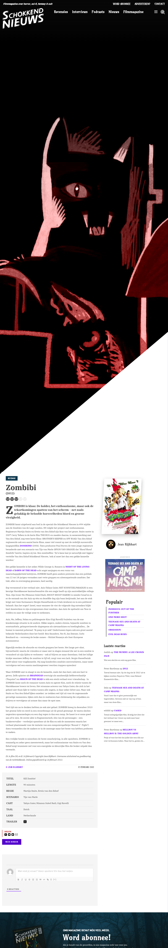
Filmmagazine (133, 12)
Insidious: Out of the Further (121, 611)
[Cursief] (22, 879)
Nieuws (114, 12)
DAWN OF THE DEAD (25, 570)
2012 (125, 668)
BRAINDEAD (36, 675)
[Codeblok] (44, 879)
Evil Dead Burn (117, 634)
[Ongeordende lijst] (37, 879)
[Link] (48, 879)
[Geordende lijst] (33, 879)
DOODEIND (26, 545)
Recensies (61, 12)
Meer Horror (11, 842)
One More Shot (117, 617)
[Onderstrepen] (26, 879)
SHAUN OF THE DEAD (31, 679)
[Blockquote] (40, 879)
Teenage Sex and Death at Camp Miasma (124, 623)
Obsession (114, 629)
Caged (117, 710)
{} (51, 879)
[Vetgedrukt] (18, 879)
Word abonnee (121, 4)
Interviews (80, 12)
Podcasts (98, 12)
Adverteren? (142, 4)
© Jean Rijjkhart (14, 767)
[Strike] (29, 879)
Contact (159, 4)
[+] (54, 879)
